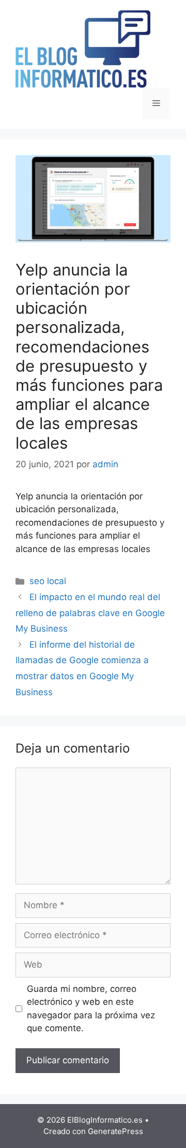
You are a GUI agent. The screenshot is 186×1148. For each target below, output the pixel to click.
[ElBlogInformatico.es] (83, 48)
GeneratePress (115, 1131)
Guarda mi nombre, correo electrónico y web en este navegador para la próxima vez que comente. (91, 1009)
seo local (47, 581)
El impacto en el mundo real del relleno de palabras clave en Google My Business (90, 613)
